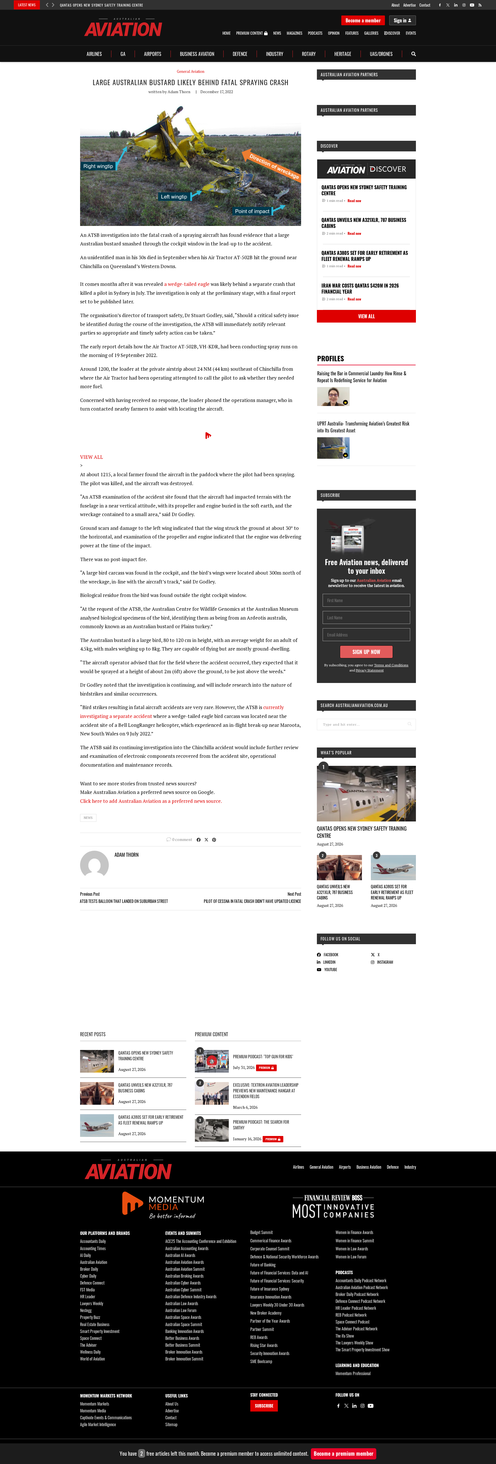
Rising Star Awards (264, 1345)
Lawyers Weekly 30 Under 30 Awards (277, 1305)
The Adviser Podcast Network (356, 1329)
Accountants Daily (93, 1241)
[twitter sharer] (206, 839)
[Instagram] (362, 1406)
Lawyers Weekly (91, 1303)
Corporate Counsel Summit (269, 1249)
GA (123, 53)
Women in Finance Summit (355, 1240)
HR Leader (87, 1296)
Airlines (94, 53)
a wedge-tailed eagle (187, 284)
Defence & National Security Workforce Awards (284, 1257)
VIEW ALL (91, 457)
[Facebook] (338, 1406)
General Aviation (190, 71)
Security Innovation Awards (269, 1353)
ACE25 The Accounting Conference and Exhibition (200, 1241)
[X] (346, 1406)
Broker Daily (89, 1269)
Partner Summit (262, 1329)
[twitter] (448, 5)
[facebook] (440, 5)
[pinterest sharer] (214, 839)
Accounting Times (93, 1248)
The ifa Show (345, 1336)
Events (411, 33)
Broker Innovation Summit (184, 1359)
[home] (123, 27)
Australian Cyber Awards (183, 1283)
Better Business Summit (182, 1345)
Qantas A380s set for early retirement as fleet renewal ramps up (392, 892)
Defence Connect (92, 1283)
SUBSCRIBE (264, 1406)
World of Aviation (92, 1359)
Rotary (309, 53)
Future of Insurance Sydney (269, 1289)
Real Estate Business (94, 1324)
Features (352, 33)
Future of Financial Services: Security (277, 1281)
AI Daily (85, 1255)
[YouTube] (370, 1406)
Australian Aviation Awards (184, 1262)
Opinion (334, 33)
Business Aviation (197, 53)
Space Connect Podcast (352, 1322)
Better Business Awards (182, 1338)
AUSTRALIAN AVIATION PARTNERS (349, 74)
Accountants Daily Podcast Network (361, 1280)
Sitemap (171, 1424)
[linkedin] (456, 5)
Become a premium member (343, 1453)
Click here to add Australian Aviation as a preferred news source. (151, 801)
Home (226, 33)
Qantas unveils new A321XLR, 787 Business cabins (335, 892)
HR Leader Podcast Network (356, 1308)
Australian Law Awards (181, 1303)
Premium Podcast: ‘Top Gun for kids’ (263, 1056)
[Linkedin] (354, 1406)
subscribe (330, 495)
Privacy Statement (370, 670)
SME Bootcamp (261, 1361)
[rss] (480, 5)
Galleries (371, 33)
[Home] (128, 1169)
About (396, 5)
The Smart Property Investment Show (363, 1349)
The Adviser (88, 1345)
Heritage (342, 53)
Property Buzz (90, 1317)
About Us (171, 1404)
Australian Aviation (93, 1262)
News (277, 33)
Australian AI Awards (180, 1255)
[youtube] (472, 5)
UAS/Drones (381, 53)
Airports (152, 53)
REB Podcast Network (351, 1315)
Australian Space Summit (183, 1324)
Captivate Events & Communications (106, 1417)
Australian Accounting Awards (186, 1248)
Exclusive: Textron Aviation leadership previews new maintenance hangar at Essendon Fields (266, 1090)
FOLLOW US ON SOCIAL (341, 939)
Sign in (400, 20)
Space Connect (91, 1338)
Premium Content (249, 33)
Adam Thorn (179, 91)
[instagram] (464, 5)
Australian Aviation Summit (185, 1269)
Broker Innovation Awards (183, 1352)
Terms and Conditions (391, 665)
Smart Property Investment (99, 1331)
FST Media (87, 1290)
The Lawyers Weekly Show (354, 1343)
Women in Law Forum (351, 1257)
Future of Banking (263, 1265)
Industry (274, 53)
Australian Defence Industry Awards (190, 1296)
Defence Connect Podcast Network (360, 1301)
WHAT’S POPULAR (336, 752)
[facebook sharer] (199, 839)
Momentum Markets (94, 1404)
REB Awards (259, 1337)
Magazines (294, 33)
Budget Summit (261, 1232)
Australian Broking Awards (184, 1276)
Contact (424, 5)
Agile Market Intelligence (98, 1424)
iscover (394, 33)
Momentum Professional (353, 1373)
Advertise (409, 5)
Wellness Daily (90, 1352)
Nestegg (86, 1310)
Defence (240, 53)
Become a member (363, 20)
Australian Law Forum (181, 1310)
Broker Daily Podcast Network (357, 1294)
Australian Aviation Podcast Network (362, 1287)
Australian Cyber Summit (183, 1290)
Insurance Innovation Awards (270, 1297)
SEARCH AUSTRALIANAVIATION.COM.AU (354, 705)
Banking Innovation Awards (184, 1331)
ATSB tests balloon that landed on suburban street (124, 901)
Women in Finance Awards (354, 1232)
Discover (329, 146)
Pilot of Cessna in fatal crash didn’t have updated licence (252, 901)
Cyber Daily (88, 1276)
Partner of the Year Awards (270, 1321)
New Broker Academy (265, 1313)
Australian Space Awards (183, 1317)
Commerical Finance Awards (270, 1240)
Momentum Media (93, 1411)
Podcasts (315, 33)
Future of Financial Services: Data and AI (279, 1273)
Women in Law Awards (352, 1249)
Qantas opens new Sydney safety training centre (101, 5)
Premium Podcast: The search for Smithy (261, 1125)
